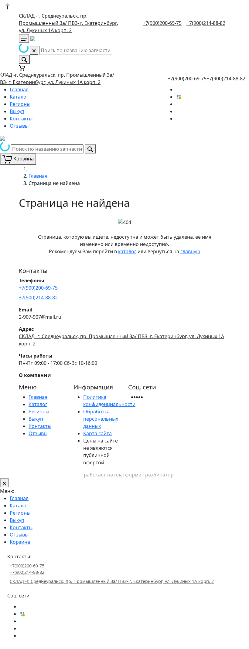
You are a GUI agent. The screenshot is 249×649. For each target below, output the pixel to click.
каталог (127, 251)
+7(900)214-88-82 (205, 23)
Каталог (19, 96)
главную (190, 251)
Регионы (20, 104)
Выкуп (17, 111)
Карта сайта (97, 433)
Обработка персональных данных (100, 418)
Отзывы (19, 126)
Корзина (20, 542)
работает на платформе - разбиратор (129, 474)
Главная (19, 89)
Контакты (21, 118)
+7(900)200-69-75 (162, 23)
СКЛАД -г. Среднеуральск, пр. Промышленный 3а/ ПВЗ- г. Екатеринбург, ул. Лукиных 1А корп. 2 (68, 23)
